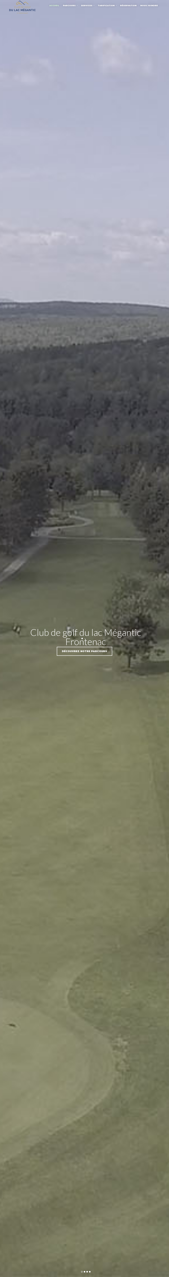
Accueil (54, 5)
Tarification (106, 5)
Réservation (128, 5)
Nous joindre (149, 5)
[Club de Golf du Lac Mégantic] (22, 7)
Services (86, 5)
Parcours (69, 5)
